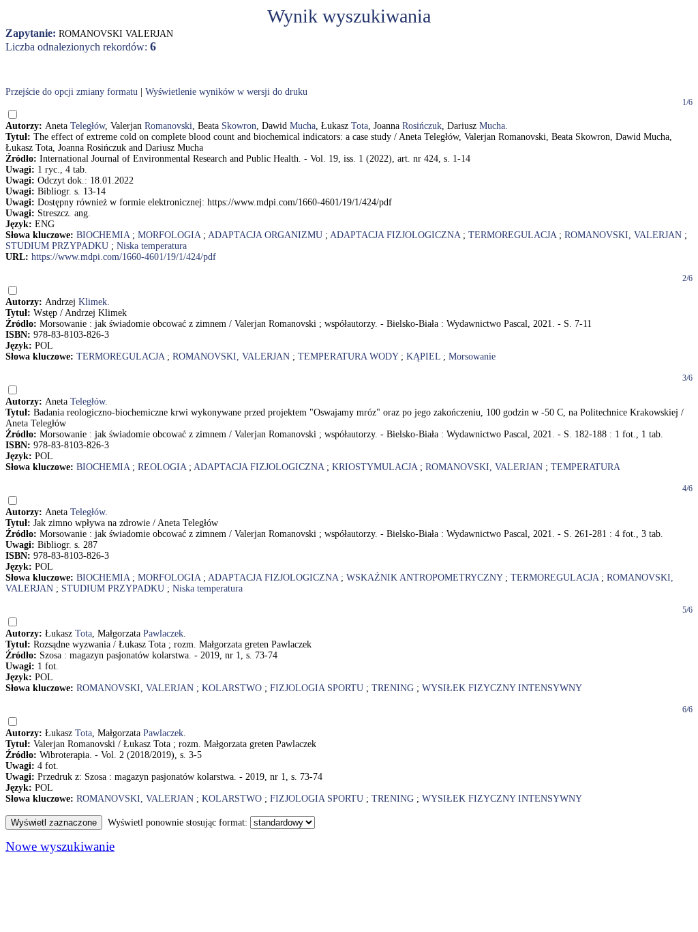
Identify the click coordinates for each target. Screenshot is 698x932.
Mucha (303, 126)
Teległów (87, 126)
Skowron (239, 126)
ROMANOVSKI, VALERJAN (623, 235)
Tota (359, 126)
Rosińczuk (422, 126)
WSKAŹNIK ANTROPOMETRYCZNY (424, 577)
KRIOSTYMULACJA (374, 467)
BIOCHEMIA (103, 235)
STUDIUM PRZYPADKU (56, 246)
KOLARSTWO (232, 688)
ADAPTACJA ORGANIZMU (265, 235)
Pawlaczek (163, 633)
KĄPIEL (423, 356)
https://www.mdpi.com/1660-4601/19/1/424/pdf (123, 257)
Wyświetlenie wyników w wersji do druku (226, 92)
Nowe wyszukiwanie (60, 846)
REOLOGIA (162, 467)
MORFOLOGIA (169, 235)
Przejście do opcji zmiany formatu (71, 92)
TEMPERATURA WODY (348, 356)
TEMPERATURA (585, 467)
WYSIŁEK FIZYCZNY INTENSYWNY (502, 688)
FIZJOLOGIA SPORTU (316, 688)
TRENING (392, 688)
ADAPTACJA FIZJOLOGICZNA (395, 235)
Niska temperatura (152, 246)
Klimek (92, 302)
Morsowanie (472, 356)
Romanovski (168, 126)
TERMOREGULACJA (512, 235)
